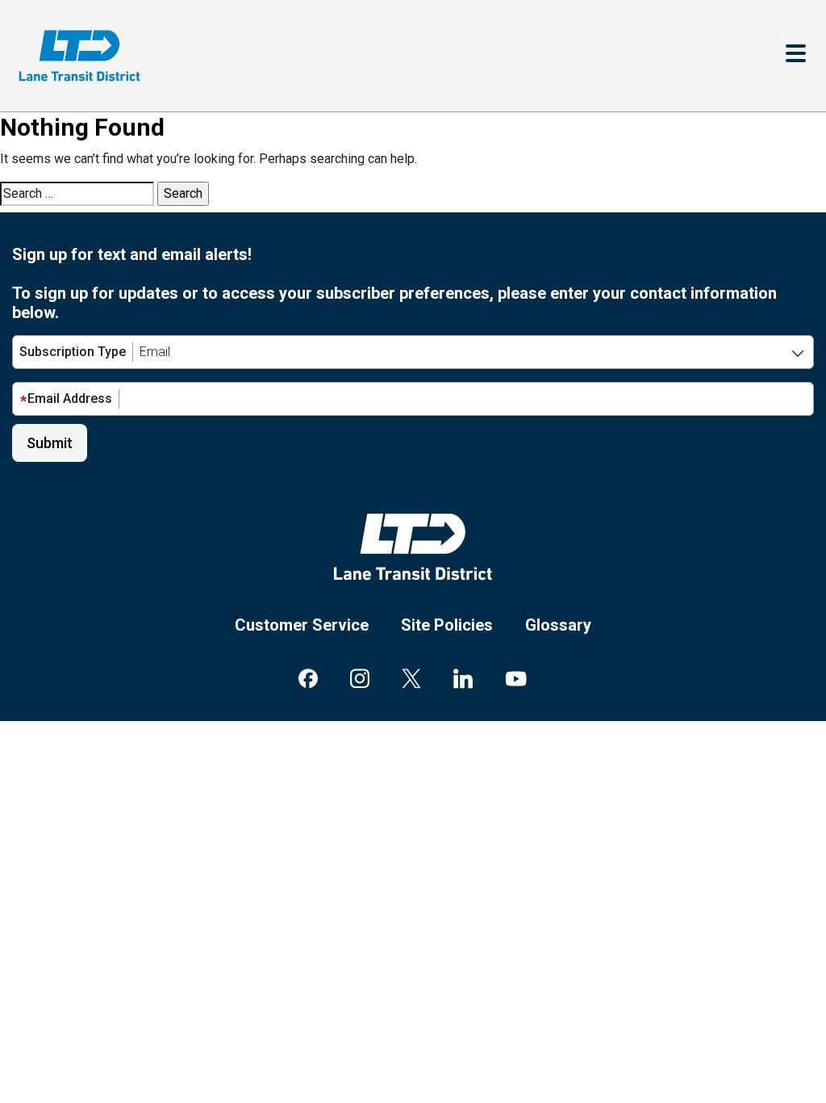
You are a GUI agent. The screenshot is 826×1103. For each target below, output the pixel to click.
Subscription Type (72, 351)
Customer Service (302, 625)
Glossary (558, 625)
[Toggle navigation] (796, 55)
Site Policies (447, 625)
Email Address (69, 398)
